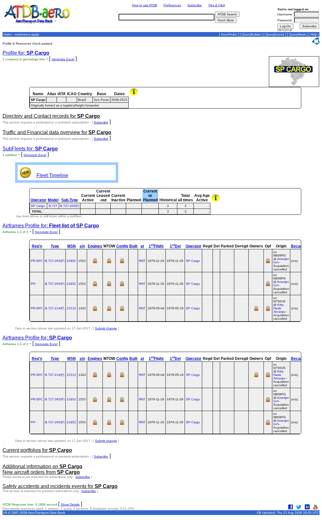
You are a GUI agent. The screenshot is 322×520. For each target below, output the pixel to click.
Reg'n (37, 246)
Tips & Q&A (216, 5)
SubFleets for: (30, 148)
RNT (142, 261)
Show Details (70, 504)
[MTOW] (109, 262)
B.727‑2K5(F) (54, 261)
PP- (33, 283)
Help (313, 34)
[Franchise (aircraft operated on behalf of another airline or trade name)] (268, 262)
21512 (71, 308)
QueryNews (297, 34)
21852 (71, 261)
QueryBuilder (251, 34)
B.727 (53, 206)
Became (298, 246)
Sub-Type (69, 200)
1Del (175, 246)
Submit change (106, 328)
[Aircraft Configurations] (122, 262)
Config (122, 246)
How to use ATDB (144, 5)
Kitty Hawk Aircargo (279, 308)
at (142, 246)
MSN (71, 246)
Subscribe (194, 5)
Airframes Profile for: (51, 225)
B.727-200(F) (69, 206)
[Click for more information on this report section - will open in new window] (134, 95)
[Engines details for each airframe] (95, 262)
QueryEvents (274, 34)
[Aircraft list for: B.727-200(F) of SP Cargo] (150, 206)
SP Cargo (38, 206)
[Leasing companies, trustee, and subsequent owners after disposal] (256, 310)
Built (133, 246)
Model (53, 200)
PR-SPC (37, 261)
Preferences (172, 5)
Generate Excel (63, 59)
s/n (82, 246)
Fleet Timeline (52, 175)
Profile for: (26, 53)
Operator (39, 200)
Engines (95, 246)
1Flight (156, 246)
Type (55, 246)
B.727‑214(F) (54, 308)
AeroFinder (229, 34)
